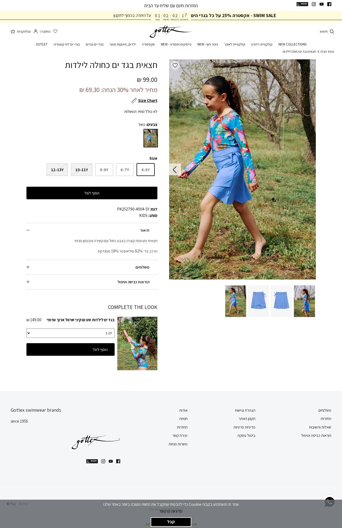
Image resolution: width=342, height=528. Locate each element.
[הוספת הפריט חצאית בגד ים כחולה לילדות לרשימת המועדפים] (175, 65)
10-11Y (81, 169)
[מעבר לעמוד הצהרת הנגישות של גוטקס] (302, 4)
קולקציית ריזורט (261, 44)
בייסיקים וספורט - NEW (176, 44)
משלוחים (142, 267)
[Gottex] (171, 31)
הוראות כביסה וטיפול (133, 281)
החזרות (326, 418)
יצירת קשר (180, 435)
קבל (171, 522)
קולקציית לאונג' (234, 44)
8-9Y (104, 169)
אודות (183, 410)
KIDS (143, 215)
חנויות (183, 418)
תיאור (144, 230)
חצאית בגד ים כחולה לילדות (299, 51)
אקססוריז (148, 44)
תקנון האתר (247, 418)
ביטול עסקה (246, 435)
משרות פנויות (178, 443)
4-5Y (145, 169)
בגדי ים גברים (94, 44)
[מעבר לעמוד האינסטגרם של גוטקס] (314, 4)
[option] (242, 169)
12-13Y (57, 169)
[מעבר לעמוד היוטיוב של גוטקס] (322, 4)
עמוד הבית (327, 51)
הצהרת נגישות (245, 410)
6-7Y (125, 169)
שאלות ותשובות (320, 427)
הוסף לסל (91, 193)
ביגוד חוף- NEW (207, 44)
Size (153, 158)
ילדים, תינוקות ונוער (123, 44)
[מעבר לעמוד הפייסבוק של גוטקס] (329, 4)
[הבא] (175, 169)
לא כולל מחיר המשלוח (141, 111)
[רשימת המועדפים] (55, 31)
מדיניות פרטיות (171, 511)
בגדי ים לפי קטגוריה (67, 44)
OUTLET (42, 44)
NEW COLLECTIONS (292, 44)
